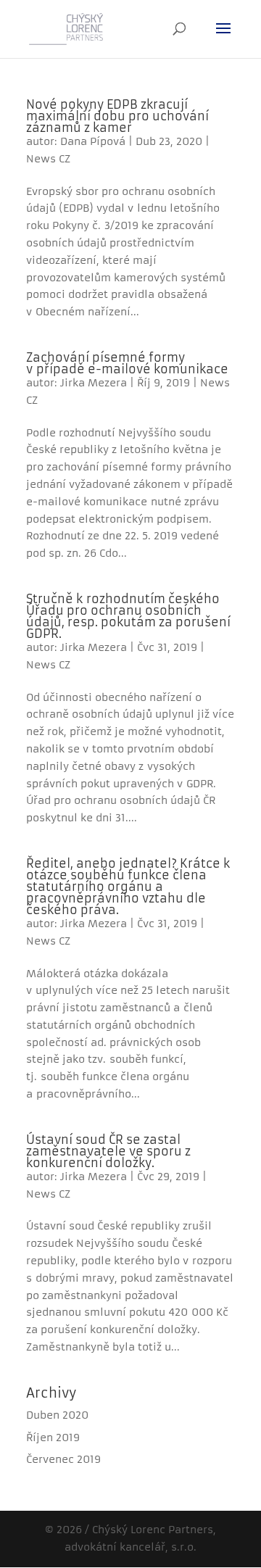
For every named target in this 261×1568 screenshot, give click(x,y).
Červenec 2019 (63, 1459)
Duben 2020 (57, 1415)
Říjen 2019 (53, 1437)
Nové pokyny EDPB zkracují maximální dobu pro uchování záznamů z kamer (117, 116)
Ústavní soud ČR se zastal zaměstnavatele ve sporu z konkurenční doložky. (108, 1151)
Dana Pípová (92, 141)
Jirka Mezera (93, 382)
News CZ (48, 158)
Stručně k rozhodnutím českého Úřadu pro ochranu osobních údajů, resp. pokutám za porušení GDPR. (128, 616)
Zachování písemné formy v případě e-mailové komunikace (127, 363)
